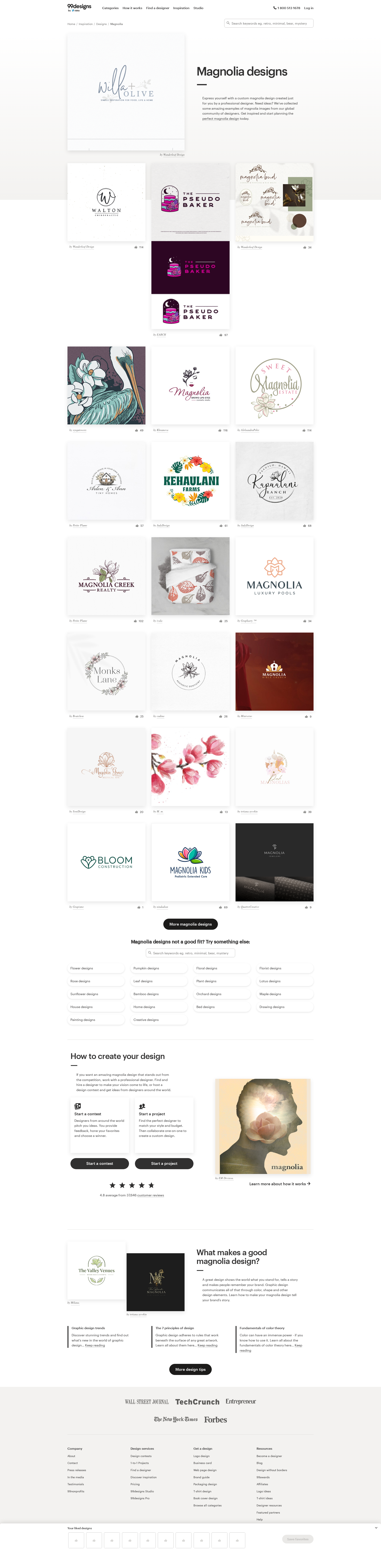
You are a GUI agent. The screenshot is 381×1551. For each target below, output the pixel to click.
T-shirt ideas (265, 1498)
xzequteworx (79, 430)
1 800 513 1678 (289, 8)
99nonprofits (75, 1491)
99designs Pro (140, 1498)
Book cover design (205, 1498)
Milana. (75, 1302)
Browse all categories (207, 1505)
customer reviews (150, 1195)
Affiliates (262, 1484)
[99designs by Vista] (79, 8)
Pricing (135, 1484)
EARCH (161, 334)
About (71, 1456)
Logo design (201, 1456)
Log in (309, 8)
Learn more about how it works (277, 1183)
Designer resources (269, 1505)
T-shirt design (202, 1491)
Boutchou (78, 716)
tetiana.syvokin (249, 811)
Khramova (162, 430)
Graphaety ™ (248, 620)
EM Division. (226, 1178)
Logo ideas (264, 1491)
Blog (260, 1463)
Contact (72, 1463)
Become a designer (269, 1456)
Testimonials (75, 1484)
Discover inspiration (144, 1477)
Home (71, 24)
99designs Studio (142, 1491)
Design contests (141, 1456)
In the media (75, 1477)
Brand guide (201, 1477)
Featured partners (268, 1512)
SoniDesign (79, 811)
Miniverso (246, 716)
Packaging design (205, 1484)
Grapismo (78, 907)
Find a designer (157, 8)
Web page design (204, 1470)
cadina (160, 716)
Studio (198, 8)
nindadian (162, 907)
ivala (159, 620)
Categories (110, 8)
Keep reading (95, 1345)
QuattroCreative (250, 907)
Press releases (76, 1470)
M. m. (160, 811)
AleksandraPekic (250, 430)
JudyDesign (163, 525)
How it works (132, 8)
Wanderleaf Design (174, 154)
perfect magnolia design (220, 118)
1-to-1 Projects (140, 1463)
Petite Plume (80, 525)
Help (260, 1519)
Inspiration (181, 8)
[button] (376, 1527)
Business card (202, 1463)
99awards (263, 1477)
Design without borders (272, 1470)
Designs (102, 24)
